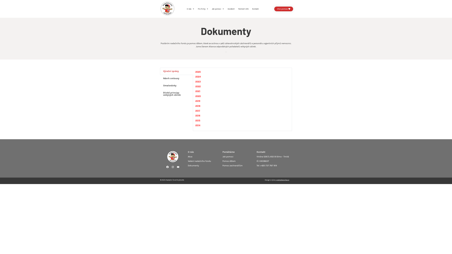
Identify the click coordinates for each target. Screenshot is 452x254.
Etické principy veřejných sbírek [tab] (172, 93)
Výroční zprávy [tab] (171, 71)
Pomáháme (228, 152)
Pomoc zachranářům (232, 165)
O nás (189, 9)
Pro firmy (201, 9)
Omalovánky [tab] (169, 85)
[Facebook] (167, 167)
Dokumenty (193, 165)
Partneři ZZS (243, 9)
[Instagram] (172, 167)
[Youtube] (178, 167)
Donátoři (231, 9)
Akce (190, 156)
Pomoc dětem (229, 161)
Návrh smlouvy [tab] (171, 78)
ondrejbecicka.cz (282, 180)
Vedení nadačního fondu (199, 161)
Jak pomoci (216, 9)
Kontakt (255, 9)
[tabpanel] (242, 99)
